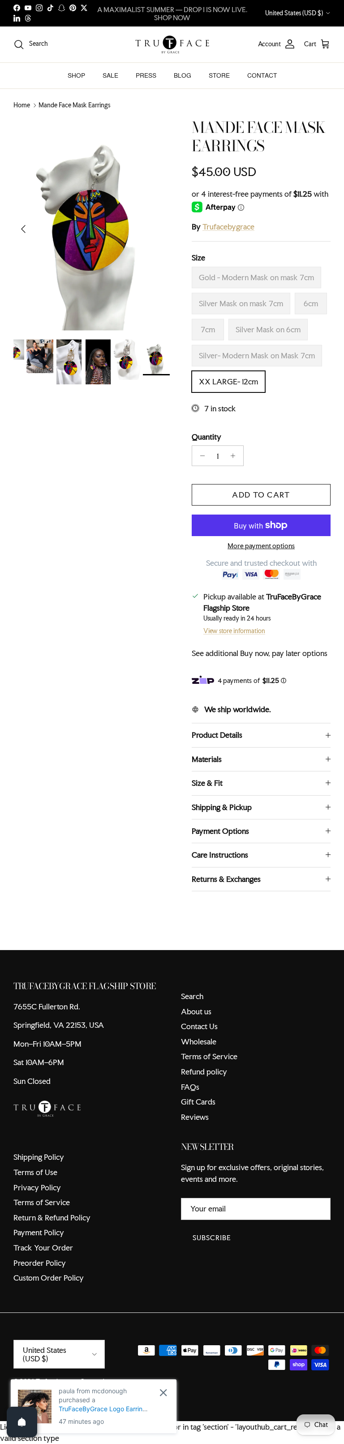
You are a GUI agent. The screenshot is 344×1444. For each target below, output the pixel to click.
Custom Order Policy (48, 1277)
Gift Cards (198, 1101)
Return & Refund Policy (51, 1217)
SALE (110, 75)
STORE (219, 75)
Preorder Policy (39, 1263)
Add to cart (261, 494)
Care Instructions (220, 854)
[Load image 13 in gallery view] (92, 224)
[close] (163, 1393)
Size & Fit (207, 783)
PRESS (146, 75)
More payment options (261, 546)
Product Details (217, 735)
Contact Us (199, 1026)
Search (192, 996)
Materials (207, 759)
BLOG (182, 75)
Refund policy (204, 1071)
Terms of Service (209, 1056)
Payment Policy (38, 1232)
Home (21, 105)
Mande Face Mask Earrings (74, 105)
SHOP (76, 75)
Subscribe (212, 1237)
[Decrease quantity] (200, 456)
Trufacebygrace (228, 226)
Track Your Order (43, 1247)
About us (196, 1011)
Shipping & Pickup (222, 807)
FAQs (190, 1087)
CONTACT (262, 75)
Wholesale (198, 1041)
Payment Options (220, 831)
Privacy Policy (37, 1187)
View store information (234, 630)
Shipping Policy (38, 1157)
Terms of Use (35, 1172)
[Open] (22, 1422)
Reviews (195, 1117)
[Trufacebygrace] (172, 44)
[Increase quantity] (235, 456)
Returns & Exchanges (226, 879)
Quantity (206, 436)
